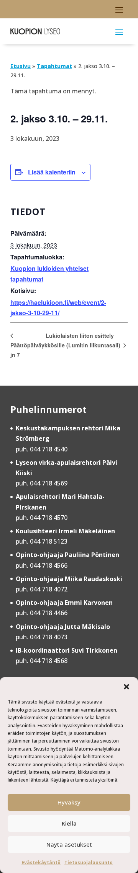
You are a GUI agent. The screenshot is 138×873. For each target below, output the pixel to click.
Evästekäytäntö (41, 862)
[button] (126, 687)
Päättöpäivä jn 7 (25, 349)
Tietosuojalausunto (88, 862)
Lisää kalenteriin (52, 172)
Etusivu (20, 66)
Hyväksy (69, 802)
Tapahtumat (54, 66)
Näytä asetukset (69, 844)
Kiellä (69, 823)
